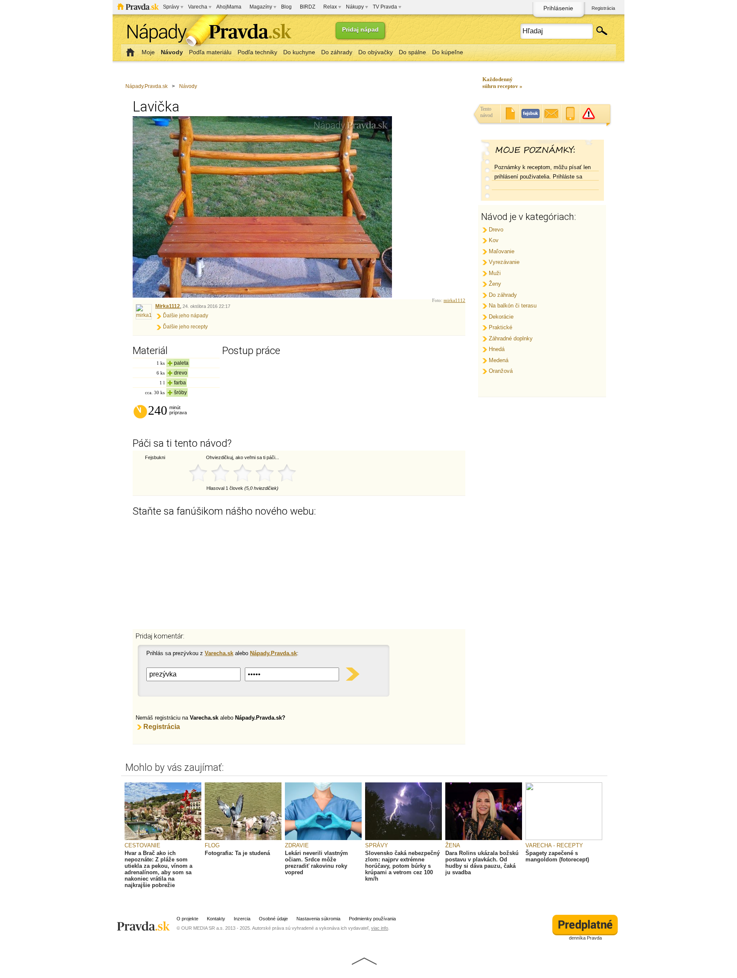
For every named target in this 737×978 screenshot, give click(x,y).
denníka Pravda (585, 937)
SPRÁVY (376, 845)
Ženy (495, 284)
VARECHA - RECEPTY (554, 845)
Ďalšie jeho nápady (185, 316)
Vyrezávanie (504, 262)
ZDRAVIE (297, 845)
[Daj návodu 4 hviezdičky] (264, 473)
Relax (330, 7)
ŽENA (452, 845)
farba (180, 383)
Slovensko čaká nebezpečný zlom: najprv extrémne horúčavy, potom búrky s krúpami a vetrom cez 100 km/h (402, 866)
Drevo (496, 229)
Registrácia (603, 8)
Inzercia (242, 918)
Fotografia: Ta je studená (237, 853)
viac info (379, 928)
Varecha (197, 7)
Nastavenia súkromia (318, 918)
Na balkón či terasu (513, 305)
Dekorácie (501, 316)
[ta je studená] (243, 838)
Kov (494, 240)
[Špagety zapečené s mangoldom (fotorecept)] (563, 838)
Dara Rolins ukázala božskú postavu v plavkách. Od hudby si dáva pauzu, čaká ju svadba (482, 863)
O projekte (187, 918)
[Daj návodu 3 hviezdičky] (242, 473)
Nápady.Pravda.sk (146, 86)
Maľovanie (501, 251)
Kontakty (216, 918)
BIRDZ (307, 7)
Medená (498, 360)
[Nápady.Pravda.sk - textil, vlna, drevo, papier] (206, 33)
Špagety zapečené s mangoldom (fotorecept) (557, 856)
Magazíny (261, 7)
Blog (286, 7)
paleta (181, 363)
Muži (495, 273)
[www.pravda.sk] (145, 922)
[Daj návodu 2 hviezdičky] (220, 473)
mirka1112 (454, 300)
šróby (180, 392)
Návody (188, 86)
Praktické (500, 327)
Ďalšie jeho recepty (185, 327)
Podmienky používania (372, 918)
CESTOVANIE (142, 845)
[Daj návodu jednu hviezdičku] (198, 473)
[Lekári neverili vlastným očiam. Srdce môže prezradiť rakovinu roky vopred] (323, 838)
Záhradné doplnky (511, 338)
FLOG (212, 845)
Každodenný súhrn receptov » (502, 82)
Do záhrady (503, 295)
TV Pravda (385, 7)
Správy (171, 7)
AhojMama (228, 7)
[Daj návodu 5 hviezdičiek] (287, 473)
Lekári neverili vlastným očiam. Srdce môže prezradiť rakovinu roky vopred (316, 863)
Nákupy (355, 7)
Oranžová (501, 371)
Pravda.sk (138, 6)
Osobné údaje (273, 918)
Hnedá (497, 349)
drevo (180, 373)
